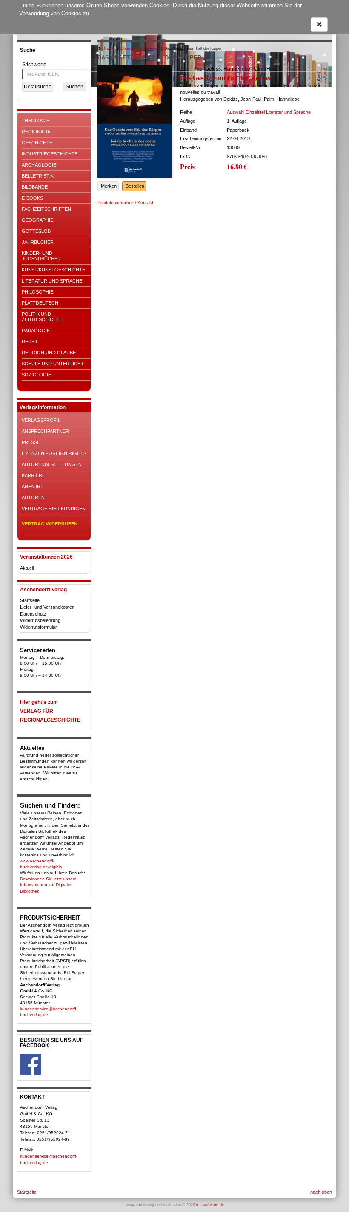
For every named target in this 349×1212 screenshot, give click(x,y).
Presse (31, 442)
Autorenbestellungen (52, 464)
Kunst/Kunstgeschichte (53, 269)
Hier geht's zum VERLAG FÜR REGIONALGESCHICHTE (50, 711)
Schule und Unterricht (53, 363)
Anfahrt (32, 486)
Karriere (33, 475)
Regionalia (36, 131)
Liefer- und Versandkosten (47, 607)
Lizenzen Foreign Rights (54, 453)
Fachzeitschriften (46, 209)
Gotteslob (36, 231)
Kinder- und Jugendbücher (41, 256)
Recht (30, 341)
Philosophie (37, 291)
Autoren (33, 497)
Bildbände (35, 186)
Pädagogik (36, 330)
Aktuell (27, 568)
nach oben (321, 1192)
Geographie (37, 220)
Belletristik (38, 175)
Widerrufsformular (38, 627)
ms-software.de (210, 1205)
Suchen (74, 87)
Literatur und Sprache (52, 280)
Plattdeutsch (40, 302)
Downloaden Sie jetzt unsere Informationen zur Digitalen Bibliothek (48, 884)
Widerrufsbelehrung (40, 620)
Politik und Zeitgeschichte (42, 316)
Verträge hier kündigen (54, 508)
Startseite (30, 600)
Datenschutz (33, 613)
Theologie (35, 120)
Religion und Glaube (49, 352)
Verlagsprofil (41, 420)
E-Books (32, 198)
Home (109, 48)
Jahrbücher (38, 242)
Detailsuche (37, 87)
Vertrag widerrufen (49, 523)
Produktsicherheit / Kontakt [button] (125, 202)
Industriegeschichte (49, 153)
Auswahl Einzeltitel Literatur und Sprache (269, 112)
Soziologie (36, 374)
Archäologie (39, 164)
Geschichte (37, 142)
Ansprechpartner (45, 431)
